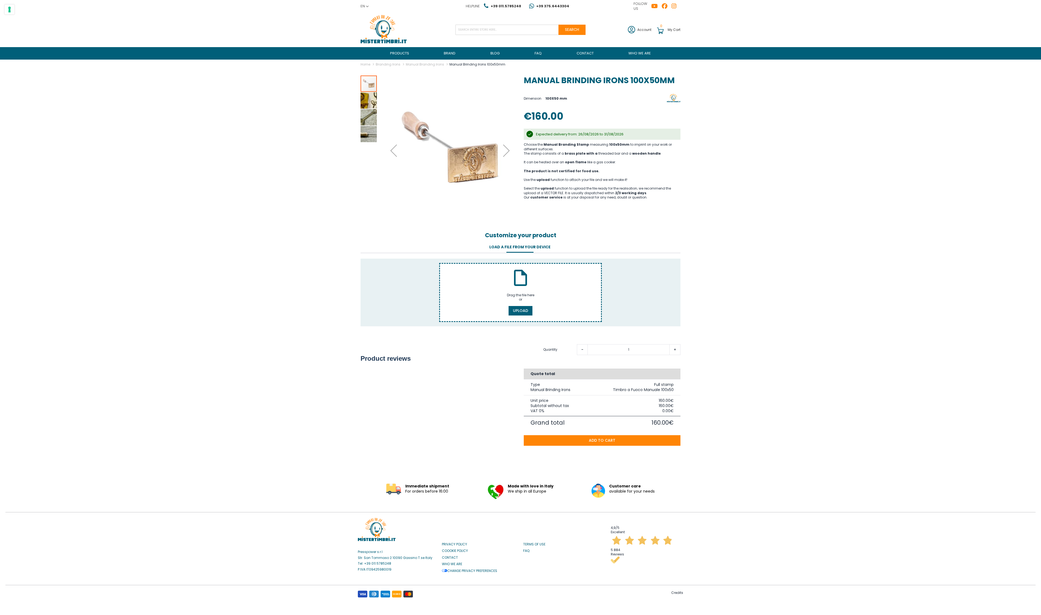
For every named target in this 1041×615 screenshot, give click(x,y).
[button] (365, 6)
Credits (677, 592)
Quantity (550, 349)
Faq (526, 551)
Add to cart (602, 440)
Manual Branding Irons (425, 64)
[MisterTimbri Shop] (384, 29)
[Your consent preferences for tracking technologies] (9, 9)
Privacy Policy (454, 544)
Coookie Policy (455, 551)
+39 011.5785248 (506, 6)
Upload (520, 310)
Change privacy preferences (472, 571)
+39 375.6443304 (552, 6)
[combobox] (520, 30)
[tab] (520, 247)
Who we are (452, 564)
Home (365, 64)
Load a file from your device (520, 247)
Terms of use (534, 544)
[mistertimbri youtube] (656, 6)
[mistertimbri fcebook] (666, 6)
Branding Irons (388, 64)
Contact (450, 557)
